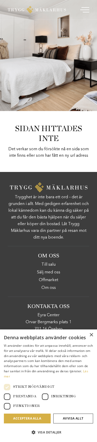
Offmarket (48, 280)
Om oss (48, 288)
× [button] (91, 335)
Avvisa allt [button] (73, 418)
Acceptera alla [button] (27, 418)
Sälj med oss (48, 272)
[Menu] (84, 9)
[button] (48, 432)
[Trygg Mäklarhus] (37, 9)
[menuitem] (84, 9)
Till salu (48, 265)
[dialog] (48, 385)
